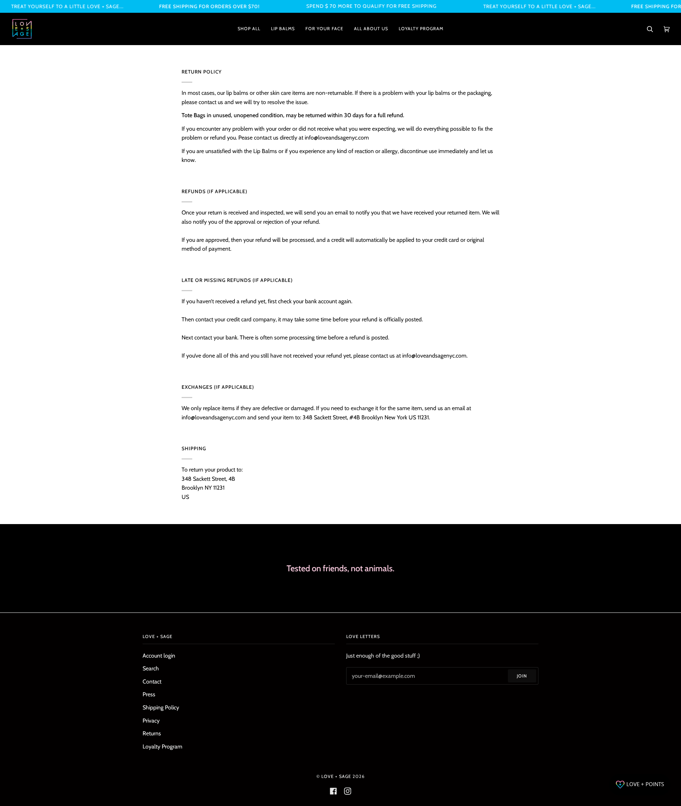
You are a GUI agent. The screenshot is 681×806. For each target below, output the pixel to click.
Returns (152, 733)
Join (522, 676)
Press (149, 694)
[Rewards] (639, 784)
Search (151, 668)
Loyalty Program (162, 746)
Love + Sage (336, 776)
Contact (152, 681)
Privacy (151, 720)
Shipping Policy (161, 707)
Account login (159, 655)
